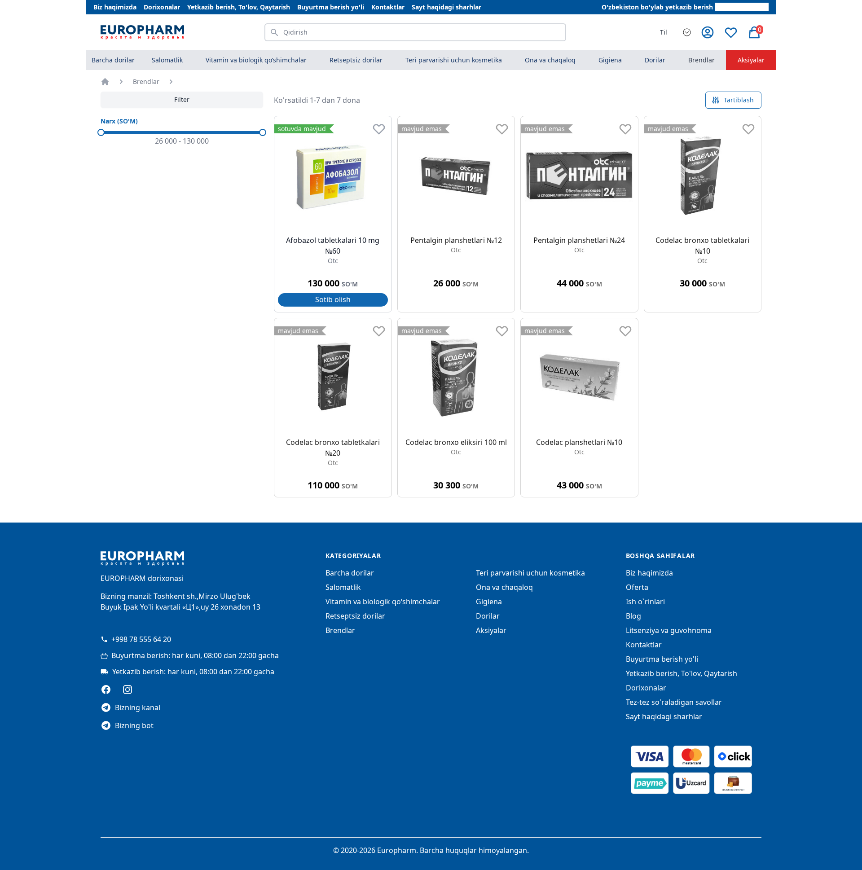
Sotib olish (333, 299)
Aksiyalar (751, 60)
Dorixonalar (162, 7)
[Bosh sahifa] (105, 81)
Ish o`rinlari (645, 601)
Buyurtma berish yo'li (330, 7)
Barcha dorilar (113, 60)
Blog (633, 616)
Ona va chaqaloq (504, 587)
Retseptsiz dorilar (355, 616)
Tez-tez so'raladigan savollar (674, 702)
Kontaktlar (388, 7)
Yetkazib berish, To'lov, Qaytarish (238, 7)
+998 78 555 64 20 (141, 639)
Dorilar (488, 616)
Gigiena (489, 601)
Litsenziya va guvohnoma (669, 630)
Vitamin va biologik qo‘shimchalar (382, 601)
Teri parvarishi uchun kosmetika (530, 573)
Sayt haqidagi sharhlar (446, 7)
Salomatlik (343, 587)
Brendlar (701, 60)
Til (663, 32)
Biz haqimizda (114, 7)
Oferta (637, 587)
